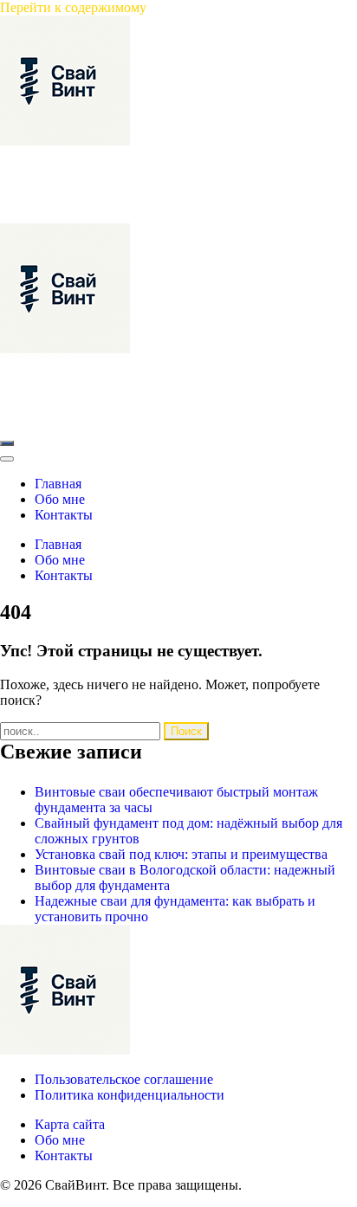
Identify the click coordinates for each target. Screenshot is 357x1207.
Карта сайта (70, 1124)
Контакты (64, 1155)
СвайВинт (31, 156)
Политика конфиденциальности (129, 1095)
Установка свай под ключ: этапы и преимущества (181, 854)
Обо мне (60, 1140)
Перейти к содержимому (73, 7)
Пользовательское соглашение (124, 1079)
